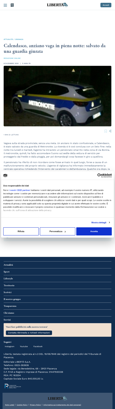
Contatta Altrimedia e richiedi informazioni (29, 333)
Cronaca (19, 39)
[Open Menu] (5, 5)
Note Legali (9, 405)
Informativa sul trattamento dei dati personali (62, 405)
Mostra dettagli (98, 222)
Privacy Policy (35, 405)
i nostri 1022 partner (19, 190)
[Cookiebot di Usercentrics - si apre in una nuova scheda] (99, 175)
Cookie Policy (22, 405)
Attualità (8, 39)
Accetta (94, 231)
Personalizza (56, 231)
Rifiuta (21, 231)
